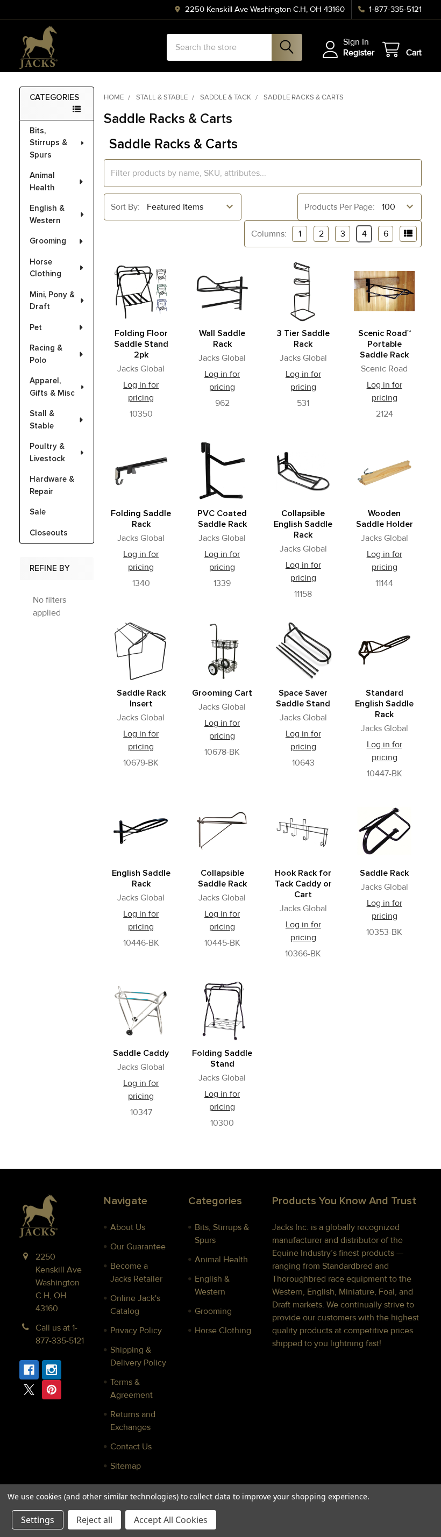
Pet (36, 327)
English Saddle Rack (141, 878)
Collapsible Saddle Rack (222, 878)
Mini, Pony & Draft (52, 301)
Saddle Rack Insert (141, 698)
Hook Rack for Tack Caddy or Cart (303, 884)
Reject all (94, 1520)
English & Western (47, 214)
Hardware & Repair (52, 485)
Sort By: (125, 207)
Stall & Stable (42, 420)
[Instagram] (51, 1369)
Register (358, 52)
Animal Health (42, 181)
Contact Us (131, 1446)
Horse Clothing (45, 268)
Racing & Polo (46, 354)
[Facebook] (29, 1369)
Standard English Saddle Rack (384, 704)
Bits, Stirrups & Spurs (48, 143)
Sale (38, 512)
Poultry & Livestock (47, 452)
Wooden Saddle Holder (384, 519)
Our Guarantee (138, 1246)
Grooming (48, 241)
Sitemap (125, 1466)
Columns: (269, 233)
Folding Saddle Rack (141, 519)
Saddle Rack (384, 873)
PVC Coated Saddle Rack (222, 519)
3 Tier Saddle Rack (303, 338)
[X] (29, 1389)
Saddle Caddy (141, 1053)
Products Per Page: (339, 207)
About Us (127, 1227)
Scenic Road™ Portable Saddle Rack (384, 344)
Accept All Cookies (171, 1520)
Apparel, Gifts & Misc (52, 387)
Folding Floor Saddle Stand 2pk (141, 344)
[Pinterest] (51, 1389)
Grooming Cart (222, 693)
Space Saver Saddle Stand (303, 698)
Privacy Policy (136, 1330)
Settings (37, 1520)
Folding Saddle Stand (222, 1058)
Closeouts (49, 533)
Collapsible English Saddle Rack (303, 524)
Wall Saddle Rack (222, 338)
